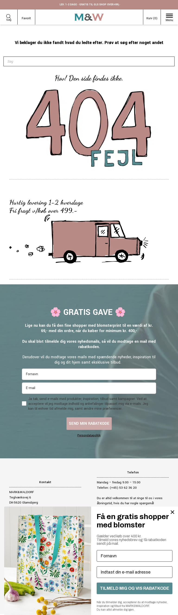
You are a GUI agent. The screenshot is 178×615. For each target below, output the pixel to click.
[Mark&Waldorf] (89, 17)
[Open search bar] (8, 15)
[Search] (168, 61)
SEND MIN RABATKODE (89, 423)
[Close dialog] (172, 512)
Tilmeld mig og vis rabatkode (134, 588)
